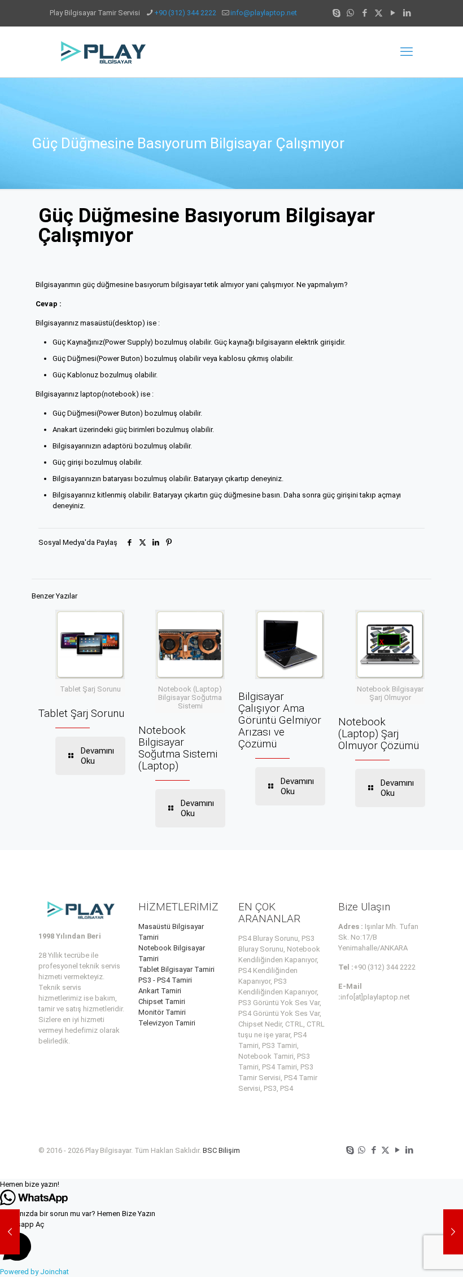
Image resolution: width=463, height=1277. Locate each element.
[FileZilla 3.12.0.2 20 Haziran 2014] (453, 1231)
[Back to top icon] (409, 1254)
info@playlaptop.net (263, 12)
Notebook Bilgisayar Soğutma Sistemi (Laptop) (177, 748)
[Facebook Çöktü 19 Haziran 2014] (10, 1231)
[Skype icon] (336, 13)
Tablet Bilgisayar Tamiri (176, 969)
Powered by (34, 1271)
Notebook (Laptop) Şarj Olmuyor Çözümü (378, 733)
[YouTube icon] (392, 13)
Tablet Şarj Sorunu (81, 713)
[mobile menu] (406, 51)
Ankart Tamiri (159, 991)
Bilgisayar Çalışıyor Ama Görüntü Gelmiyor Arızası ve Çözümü (279, 720)
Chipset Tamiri (161, 1001)
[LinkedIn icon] (407, 13)
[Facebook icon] (364, 13)
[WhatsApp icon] (350, 13)
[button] (231, 1184)
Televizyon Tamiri (166, 1023)
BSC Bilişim (221, 1150)
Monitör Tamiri (162, 1012)
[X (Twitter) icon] (378, 13)
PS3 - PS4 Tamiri (165, 980)
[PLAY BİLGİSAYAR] (104, 52)
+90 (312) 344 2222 (185, 12)
